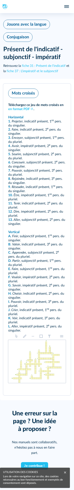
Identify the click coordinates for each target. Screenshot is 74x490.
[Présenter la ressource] (61, 92)
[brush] (24, 336)
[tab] (50, 92)
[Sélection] (16, 336)
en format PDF (19, 109)
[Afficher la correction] (50, 92)
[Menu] (61, 336)
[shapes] (41, 336)
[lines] (33, 336)
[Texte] (49, 336)
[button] (37, 239)
